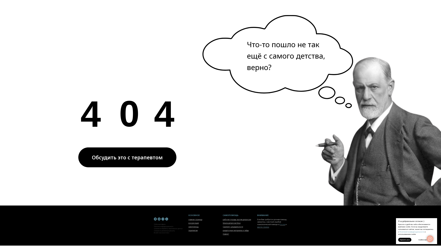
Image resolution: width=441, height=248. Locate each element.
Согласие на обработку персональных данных (168, 229)
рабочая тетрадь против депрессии (237, 219)
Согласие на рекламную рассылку (164, 231)
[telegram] (162, 219)
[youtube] (155, 219)
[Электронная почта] (159, 219)
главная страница (195, 219)
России (282, 224)
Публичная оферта (159, 224)
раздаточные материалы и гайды (236, 230)
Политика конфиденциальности (163, 226)
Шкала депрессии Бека (231, 223)
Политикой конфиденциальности (411, 232)
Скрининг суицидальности (233, 227)
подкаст (226, 234)
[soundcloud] (166, 219)
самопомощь (193, 227)
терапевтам (193, 230)
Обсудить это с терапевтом (127, 157)
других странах (263, 227)
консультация (193, 223)
